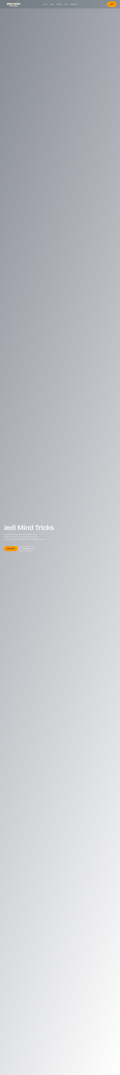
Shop (52, 4)
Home (45, 4)
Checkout (74, 4)
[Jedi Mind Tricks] (13, 4)
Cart (66, 4)
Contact (59, 4)
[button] (111, 4)
